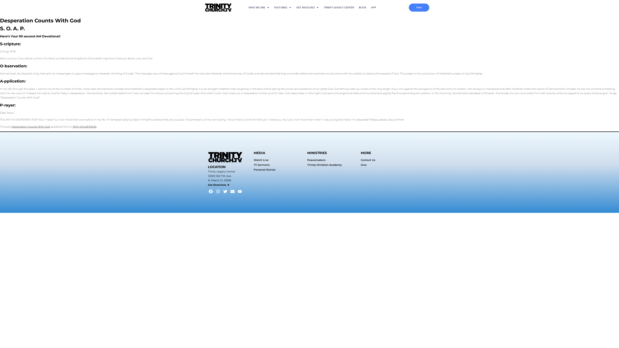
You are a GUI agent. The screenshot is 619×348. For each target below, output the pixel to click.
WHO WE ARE (257, 7)
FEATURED (280, 7)
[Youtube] (240, 191)
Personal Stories (264, 169)
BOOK (362, 7)
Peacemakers (316, 160)
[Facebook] (211, 191)
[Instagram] (218, 191)
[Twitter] (225, 191)
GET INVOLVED (305, 7)
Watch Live (261, 160)
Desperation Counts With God (31, 126)
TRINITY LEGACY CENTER (339, 7)
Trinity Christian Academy (324, 164)
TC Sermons (262, 164)
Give (364, 164)
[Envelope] (233, 191)
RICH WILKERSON (84, 126)
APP (373, 7)
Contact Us (368, 160)
